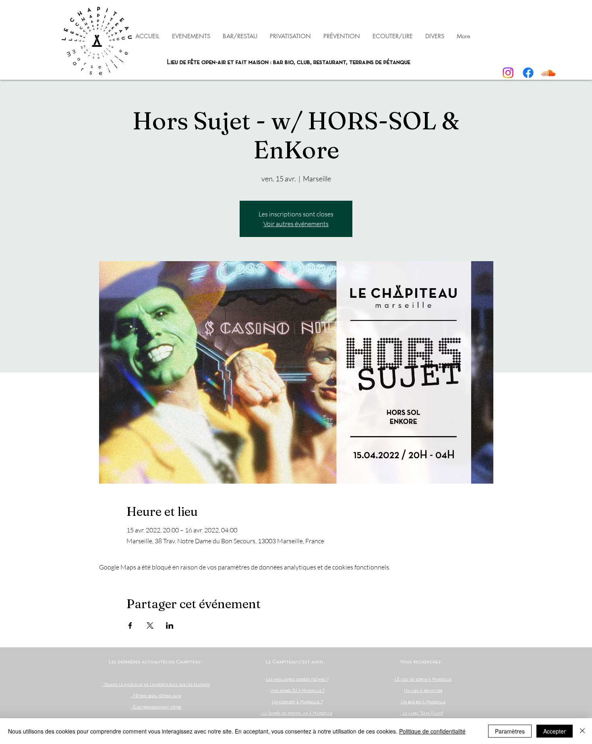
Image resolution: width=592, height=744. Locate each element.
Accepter (554, 731)
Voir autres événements (296, 224)
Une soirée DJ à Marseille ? (297, 691)
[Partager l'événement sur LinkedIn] (170, 625)
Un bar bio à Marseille (423, 702)
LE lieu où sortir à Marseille (423, 679)
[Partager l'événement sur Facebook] (130, 625)
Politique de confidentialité (432, 731)
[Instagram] (508, 73)
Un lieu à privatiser (423, 691)
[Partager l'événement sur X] (150, 625)
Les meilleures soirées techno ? (297, 679)
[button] (341, 36)
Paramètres (510, 731)
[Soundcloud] (548, 73)
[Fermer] (582, 731)
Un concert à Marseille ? (297, 702)
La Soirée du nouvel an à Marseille (297, 713)
